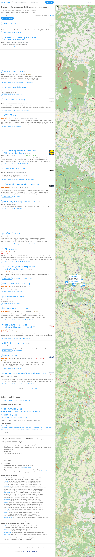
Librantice (36, 427)
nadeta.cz (18, 338)
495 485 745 (19, 32)
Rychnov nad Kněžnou (27, 411)
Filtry (53, 15)
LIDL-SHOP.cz (7, 492)
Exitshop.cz (6, 538)
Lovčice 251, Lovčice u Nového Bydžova (30, 252)
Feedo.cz (6, 512)
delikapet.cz (19, 278)
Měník (50, 427)
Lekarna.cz (6, 486)
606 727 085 (27, 338)
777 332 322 (19, 196)
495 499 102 (19, 368)
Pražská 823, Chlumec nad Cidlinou (16, 155)
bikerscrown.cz (20, 82)
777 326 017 (19, 303)
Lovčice (46, 427)
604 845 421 (19, 209)
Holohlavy (25, 426)
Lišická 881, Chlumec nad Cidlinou (29, 187)
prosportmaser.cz (20, 244)
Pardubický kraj (10, 415)
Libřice (41, 427)
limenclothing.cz (20, 179)
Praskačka (39, 429)
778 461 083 (27, 261)
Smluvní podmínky (13, 548)
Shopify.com (7, 534)
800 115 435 (25, 163)
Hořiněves (32, 426)
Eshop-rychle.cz (7, 532)
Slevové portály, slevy (24, 400)
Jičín (13, 411)
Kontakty (34, 548)
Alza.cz (25, 467)
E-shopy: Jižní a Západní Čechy (33, 420)
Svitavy (16, 417)
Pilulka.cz (43, 469)
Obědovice (28, 429)
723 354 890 (31, 179)
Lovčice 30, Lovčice (26, 311)
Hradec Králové (6, 411)
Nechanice (9, 429)
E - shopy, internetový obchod (9, 400)
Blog (39, 551)
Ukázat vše (4, 432)
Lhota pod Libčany (23, 427)
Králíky (16, 427)
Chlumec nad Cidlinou (7, 427)
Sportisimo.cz (7, 499)
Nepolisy (15, 429)
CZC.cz (5, 477)
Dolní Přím (15, 426)
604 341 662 (31, 384)
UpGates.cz (6, 525)
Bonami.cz (6, 509)
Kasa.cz (29, 467)
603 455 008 (19, 291)
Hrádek (46, 426)
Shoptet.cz (6, 529)
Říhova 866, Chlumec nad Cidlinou (16, 90)
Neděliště (3, 429)
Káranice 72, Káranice (26, 358)
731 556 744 (19, 126)
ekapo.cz (18, 110)
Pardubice (10, 417)
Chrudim (3, 417)
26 (32, 388)
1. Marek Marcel (73, 276)
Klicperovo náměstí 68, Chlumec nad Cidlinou (18, 27)
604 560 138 (32, 244)
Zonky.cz (40, 472)
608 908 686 (28, 278)
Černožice (8, 426)
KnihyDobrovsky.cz (8, 521)
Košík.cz (41, 471)
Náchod (17, 411)
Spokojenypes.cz (8, 517)
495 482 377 (30, 320)
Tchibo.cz (6, 502)
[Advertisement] (27, 59)
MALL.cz (21, 467)
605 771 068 (19, 94)
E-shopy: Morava (21, 420)
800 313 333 (30, 82)
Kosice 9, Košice (12, 346)
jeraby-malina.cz (20, 384)
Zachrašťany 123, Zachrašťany (15, 376)
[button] (75, 284)
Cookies (50, 548)
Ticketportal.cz (33, 472)
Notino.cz (6, 481)
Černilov (3, 426)
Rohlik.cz (46, 471)
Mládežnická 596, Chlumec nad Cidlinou (17, 103)
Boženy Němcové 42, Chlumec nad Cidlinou (18, 42)
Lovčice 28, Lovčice (25, 286)
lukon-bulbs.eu (20, 320)
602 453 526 (19, 350)
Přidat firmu (22, 548)
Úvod (5, 548)
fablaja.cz (18, 261)
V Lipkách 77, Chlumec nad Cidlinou (16, 74)
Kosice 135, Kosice (12, 299)
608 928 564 (27, 110)
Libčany (31, 427)
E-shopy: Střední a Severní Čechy (9, 420)
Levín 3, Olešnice (12, 204)
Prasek (34, 429)
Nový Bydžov (21, 429)
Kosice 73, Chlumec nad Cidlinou (29, 330)
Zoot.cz (48, 469)
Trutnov (37, 411)
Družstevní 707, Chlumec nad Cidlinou (17, 172)
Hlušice (20, 426)
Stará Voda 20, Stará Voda (14, 236)
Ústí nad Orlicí (23, 417)
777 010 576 (19, 47)
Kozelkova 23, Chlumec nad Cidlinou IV (30, 118)
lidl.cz (17, 163)
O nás (28, 548)
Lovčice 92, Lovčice (25, 272)
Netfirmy (7, 2)
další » (36, 388)
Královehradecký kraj (12, 409)
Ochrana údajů (42, 548)
